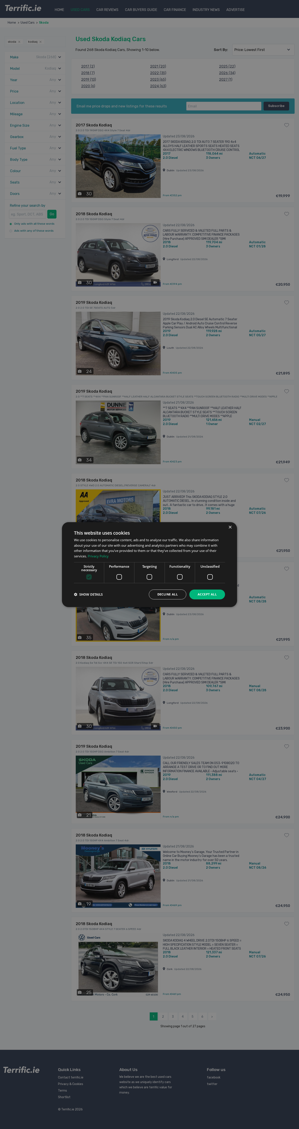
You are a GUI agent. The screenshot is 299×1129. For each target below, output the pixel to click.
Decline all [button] (167, 594)
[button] (88, 594)
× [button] (230, 527)
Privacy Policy (98, 556)
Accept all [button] (207, 594)
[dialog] (149, 564)
